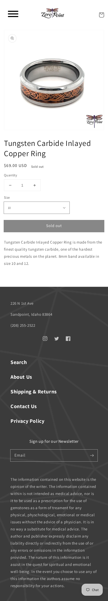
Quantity (10, 175)
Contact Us (23, 406)
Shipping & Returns (33, 391)
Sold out (54, 225)
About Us (21, 376)
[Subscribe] (92, 455)
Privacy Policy (27, 421)
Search (18, 362)
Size (7, 197)
